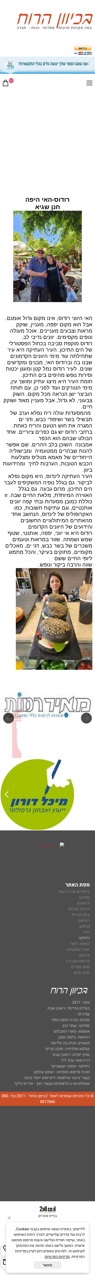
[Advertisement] (47, 140)
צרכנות (84, 955)
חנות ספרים (80, 967)
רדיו (86, 932)
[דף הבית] (54, 22)
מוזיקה (84, 897)
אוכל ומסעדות (78, 949)
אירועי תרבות (79, 909)
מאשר (47, 1265)
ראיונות (84, 920)
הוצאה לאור (80, 944)
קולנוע (84, 926)
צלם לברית (81, 915)
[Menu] (89, 84)
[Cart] (6, 84)
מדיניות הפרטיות (57, 1256)
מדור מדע (82, 973)
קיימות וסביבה (78, 961)
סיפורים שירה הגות (74, 891)
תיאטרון (83, 903)
